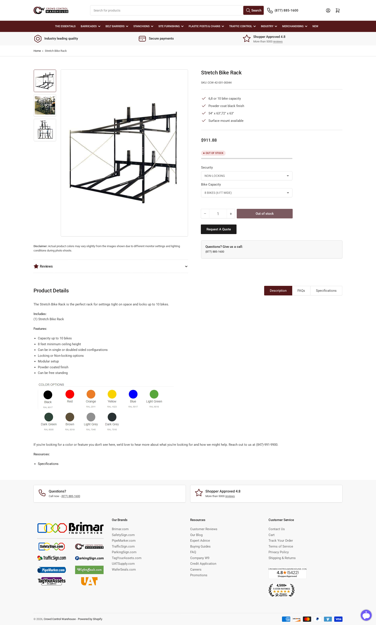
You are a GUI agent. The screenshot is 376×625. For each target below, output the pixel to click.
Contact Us (277, 529)
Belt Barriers (115, 26)
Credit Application (203, 564)
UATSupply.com (123, 564)
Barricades (89, 26)
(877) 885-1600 (286, 10)
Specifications (326, 291)
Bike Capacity (211, 184)
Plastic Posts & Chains (204, 26)
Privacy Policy (279, 552)
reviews (278, 41)
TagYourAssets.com (126, 558)
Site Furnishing (169, 26)
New (315, 26)
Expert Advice (200, 541)
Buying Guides (200, 546)
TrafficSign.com (123, 546)
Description (278, 291)
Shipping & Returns (282, 558)
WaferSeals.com (124, 569)
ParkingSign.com (124, 552)
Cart (272, 535)
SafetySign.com (123, 535)
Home (37, 50)
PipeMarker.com (124, 541)
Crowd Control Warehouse (60, 619)
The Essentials (65, 26)
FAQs (301, 291)
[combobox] (177, 10)
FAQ (193, 552)
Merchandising (293, 26)
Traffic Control (240, 26)
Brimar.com (120, 529)
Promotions (198, 575)
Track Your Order (281, 541)
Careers (195, 569)
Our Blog (196, 535)
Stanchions (141, 26)
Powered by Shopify (90, 619)
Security (207, 167)
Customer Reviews (203, 529)
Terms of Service (281, 546)
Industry (267, 26)
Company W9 (199, 558)
